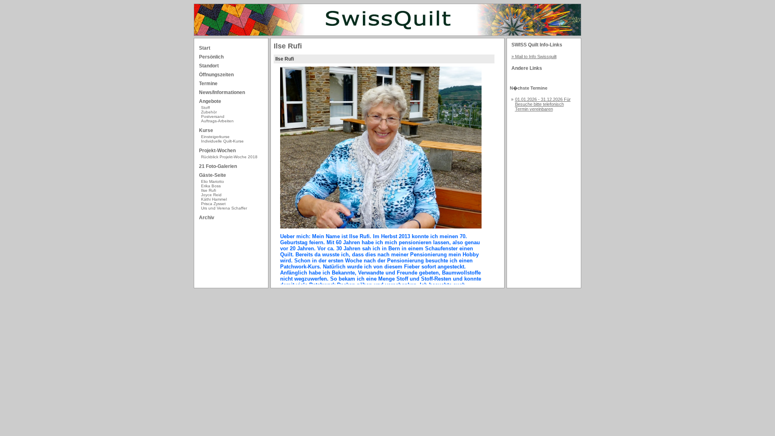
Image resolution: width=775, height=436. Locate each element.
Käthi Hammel (214, 199)
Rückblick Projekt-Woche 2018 (229, 157)
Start (204, 48)
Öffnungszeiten (216, 75)
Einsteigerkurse (215, 136)
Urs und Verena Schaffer (224, 208)
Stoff (205, 107)
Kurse (206, 130)
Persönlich (211, 57)
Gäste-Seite (212, 175)
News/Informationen (222, 92)
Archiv (206, 217)
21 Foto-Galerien (218, 166)
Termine (208, 83)
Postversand (212, 116)
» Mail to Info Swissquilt (534, 56)
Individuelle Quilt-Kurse (222, 141)
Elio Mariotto (212, 181)
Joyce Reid (211, 195)
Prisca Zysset (213, 203)
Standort (209, 66)
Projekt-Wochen (217, 150)
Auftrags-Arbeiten (217, 121)
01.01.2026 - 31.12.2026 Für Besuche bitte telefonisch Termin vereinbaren (543, 104)
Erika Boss (211, 186)
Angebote (210, 101)
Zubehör (209, 112)
